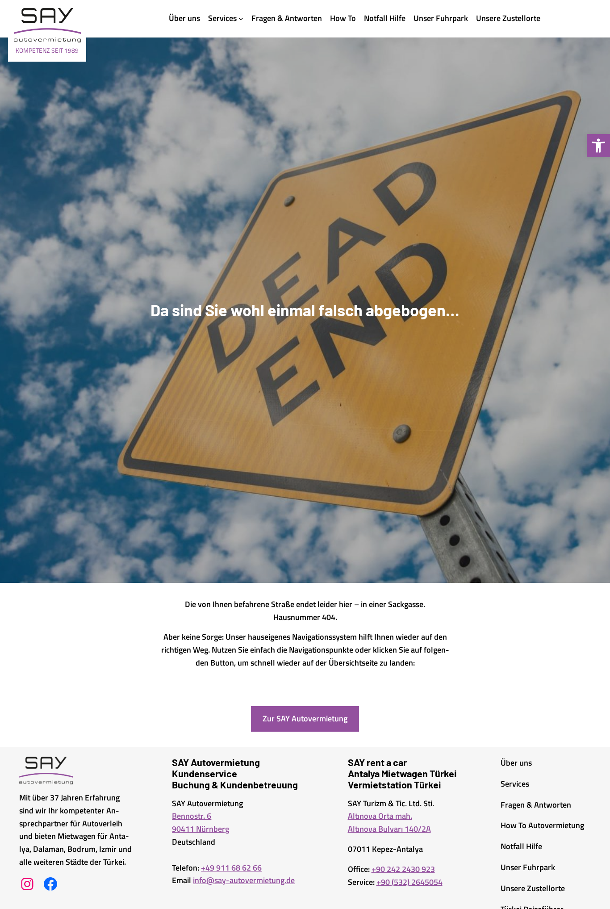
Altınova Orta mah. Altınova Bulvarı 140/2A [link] (389, 822)
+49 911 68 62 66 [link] (231, 868)
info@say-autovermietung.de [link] (244, 880)
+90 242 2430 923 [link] (403, 869)
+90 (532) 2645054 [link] (409, 882)
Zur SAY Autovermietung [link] (305, 718)
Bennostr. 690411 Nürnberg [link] (200, 822)
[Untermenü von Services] (240, 18)
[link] (598, 145)
